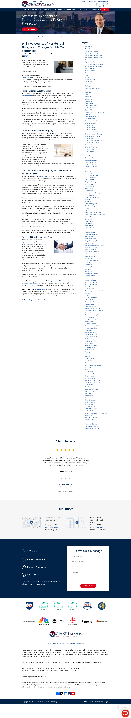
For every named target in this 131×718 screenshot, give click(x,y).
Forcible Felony (90, 206)
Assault (87, 77)
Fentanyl (88, 201)
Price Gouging (89, 317)
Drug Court (88, 171)
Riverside (25, 111)
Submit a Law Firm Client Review (66, 491)
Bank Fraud (88, 84)
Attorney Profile (32, 9)
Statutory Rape (90, 391)
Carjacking (88, 99)
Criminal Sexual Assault (92, 145)
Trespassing (89, 404)
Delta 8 (87, 156)
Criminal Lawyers (90, 125)
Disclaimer (56, 643)
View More (65, 484)
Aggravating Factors (91, 68)
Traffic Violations (90, 402)
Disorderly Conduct (91, 158)
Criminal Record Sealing (92, 136)
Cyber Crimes (89, 149)
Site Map (72, 643)
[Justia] (69, 693)
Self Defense (89, 361)
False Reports (89, 195)
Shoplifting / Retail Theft (93, 380)
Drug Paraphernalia (91, 175)
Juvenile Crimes (90, 256)
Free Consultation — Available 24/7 (95, 2)
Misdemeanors (90, 278)
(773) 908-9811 (102, 3)
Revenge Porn (89, 352)
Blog (99, 9)
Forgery (87, 208)
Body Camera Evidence (92, 88)
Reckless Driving (90, 341)
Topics (85, 42)
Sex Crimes (88, 363)
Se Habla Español (102, 6)
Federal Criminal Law (92, 197)
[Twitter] (61, 693)
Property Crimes (90, 324)
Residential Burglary (91, 345)
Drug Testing (89, 180)
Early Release (89, 184)
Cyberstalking (89, 151)
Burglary (32, 300)
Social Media (89, 385)
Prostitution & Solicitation (93, 326)
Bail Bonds (88, 82)
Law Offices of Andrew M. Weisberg (45, 702)
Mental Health (89, 271)
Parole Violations (90, 302)
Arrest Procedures (91, 73)
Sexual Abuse (89, 372)
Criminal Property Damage (93, 134)
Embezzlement (90, 186)
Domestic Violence (91, 169)
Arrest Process (70, 9)
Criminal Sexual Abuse (92, 143)
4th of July (88, 47)
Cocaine (87, 114)
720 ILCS (87, 49)
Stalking (87, 387)
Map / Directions (51, 527)
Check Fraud (89, 101)
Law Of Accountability (92, 260)
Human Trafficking (91, 234)
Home (24, 9)
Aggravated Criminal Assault (94, 55)
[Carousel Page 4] (69, 478)
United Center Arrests (92, 411)
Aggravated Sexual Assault (93, 66)
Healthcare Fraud (90, 228)
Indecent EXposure (91, 247)
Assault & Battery (90, 79)
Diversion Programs (91, 162)
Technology (89, 395)
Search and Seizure (91, 358)
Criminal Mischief (90, 129)
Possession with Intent (92, 308)
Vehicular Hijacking (91, 417)
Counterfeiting (90, 119)
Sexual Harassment (91, 376)
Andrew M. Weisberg (42, 289)
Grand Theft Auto (91, 217)
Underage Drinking (91, 409)
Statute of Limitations (92, 389)
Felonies (87, 199)
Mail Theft (88, 265)
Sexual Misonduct (90, 378)
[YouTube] (73, 693)
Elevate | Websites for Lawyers (96, 702)
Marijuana (88, 269)
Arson (87, 75)
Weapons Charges (91, 424)
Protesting (88, 330)
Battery (87, 86)
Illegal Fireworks (90, 239)
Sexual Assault (89, 374)
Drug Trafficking (90, 182)
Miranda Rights (90, 276)
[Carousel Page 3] (65, 478)
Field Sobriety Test (91, 204)
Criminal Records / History (93, 140)
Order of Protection (91, 297)
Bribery (87, 90)
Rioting (87, 354)
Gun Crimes (89, 221)
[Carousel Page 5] (73, 478)
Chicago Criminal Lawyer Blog (35, 36)
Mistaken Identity (90, 280)
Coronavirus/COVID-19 (92, 116)
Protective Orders (91, 328)
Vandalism (88, 415)
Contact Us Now (29, 29)
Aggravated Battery (91, 53)
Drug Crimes (89, 173)
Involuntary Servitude (92, 252)
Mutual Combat (90, 289)
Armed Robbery (90, 71)
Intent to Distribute (91, 249)
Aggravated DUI (90, 62)
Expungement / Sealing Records (95, 193)
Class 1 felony (42, 176)
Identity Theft (89, 236)
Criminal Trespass (91, 147)
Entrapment (89, 188)
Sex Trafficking (90, 367)
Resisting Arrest (90, 348)
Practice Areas (42, 9)
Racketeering (89, 339)
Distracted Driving (91, 160)
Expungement (89, 191)
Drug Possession (90, 177)
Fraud (87, 210)
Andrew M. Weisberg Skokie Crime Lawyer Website (38, 668)
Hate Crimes (89, 225)
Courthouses (52, 9)
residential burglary (28, 77)
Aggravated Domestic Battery (94, 64)
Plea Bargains (89, 304)
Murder (87, 286)
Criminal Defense (44, 300)
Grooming (88, 219)
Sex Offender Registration (93, 365)
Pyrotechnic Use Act (91, 337)
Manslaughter (89, 267)
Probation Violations (91, 321)
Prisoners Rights (90, 319)
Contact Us (105, 9)
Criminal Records (90, 138)
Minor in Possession (91, 273)
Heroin (87, 230)
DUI (86, 153)
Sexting (87, 369)
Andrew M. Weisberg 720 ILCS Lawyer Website (37, 671)
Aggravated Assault (91, 51)
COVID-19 (88, 97)
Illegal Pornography (91, 241)
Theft (87, 398)
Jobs (86, 254)
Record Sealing (90, 343)
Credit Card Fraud (91, 121)
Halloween (88, 223)
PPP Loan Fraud (90, 300)
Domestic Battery (91, 167)
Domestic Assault (90, 164)
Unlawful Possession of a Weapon (96, 413)
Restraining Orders (91, 350)
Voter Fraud (89, 422)
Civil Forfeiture (90, 108)
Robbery (88, 356)
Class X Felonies (90, 110)
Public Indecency (90, 332)
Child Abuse (89, 103)
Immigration (89, 243)
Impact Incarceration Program (95, 245)
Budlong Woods (27, 96)
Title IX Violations (90, 400)
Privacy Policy (64, 643)
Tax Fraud (88, 393)
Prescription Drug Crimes (93, 315)
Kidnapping (88, 258)
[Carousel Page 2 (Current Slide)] (62, 478)
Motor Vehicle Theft (91, 284)
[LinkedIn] (65, 693)
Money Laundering (91, 282)
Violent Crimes (90, 419)
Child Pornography (91, 105)
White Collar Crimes (91, 426)
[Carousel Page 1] (58, 478)
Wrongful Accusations (92, 428)
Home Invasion (90, 232)
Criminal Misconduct (91, 132)
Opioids (87, 295)
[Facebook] (58, 693)
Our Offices (65, 509)
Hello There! (124, 707)
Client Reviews (92, 9)
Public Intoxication (91, 334)
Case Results (61, 9)
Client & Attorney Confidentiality (95, 112)
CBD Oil (87, 95)
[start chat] (125, 713)
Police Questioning (91, 306)
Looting (87, 263)
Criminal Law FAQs (81, 9)
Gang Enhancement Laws (93, 212)
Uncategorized (90, 406)
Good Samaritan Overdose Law (95, 215)
